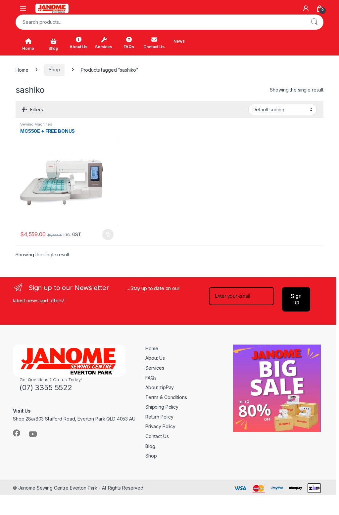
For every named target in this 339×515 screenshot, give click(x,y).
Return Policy (159, 417)
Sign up (296, 299)
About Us (78, 46)
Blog (150, 446)
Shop (53, 48)
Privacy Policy (160, 426)
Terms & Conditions (166, 397)
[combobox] (160, 22)
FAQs (128, 46)
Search (314, 22)
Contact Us (154, 46)
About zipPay (159, 387)
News (178, 41)
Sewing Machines (36, 124)
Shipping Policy (161, 407)
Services (103, 46)
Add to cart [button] (108, 234)
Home (28, 48)
